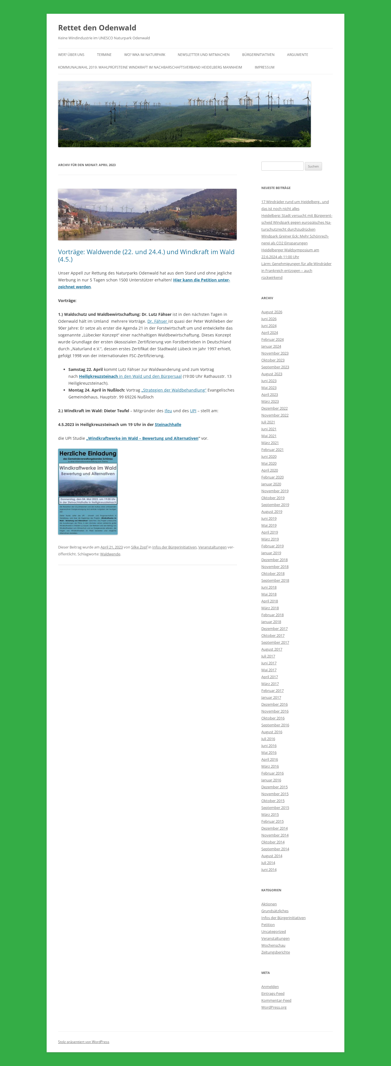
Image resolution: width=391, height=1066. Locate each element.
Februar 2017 (272, 690)
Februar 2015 (272, 821)
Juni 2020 (269, 456)
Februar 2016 (272, 773)
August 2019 (271, 511)
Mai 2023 (269, 387)
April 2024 (269, 332)
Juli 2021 (268, 422)
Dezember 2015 (274, 786)
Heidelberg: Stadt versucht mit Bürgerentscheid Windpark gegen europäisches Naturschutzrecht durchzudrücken (296, 222)
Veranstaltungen (212, 547)
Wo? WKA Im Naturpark (144, 54)
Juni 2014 (269, 869)
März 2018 (270, 607)
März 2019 (270, 539)
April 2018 (269, 601)
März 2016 (270, 766)
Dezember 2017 (274, 628)
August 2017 (271, 649)
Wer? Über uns (71, 54)
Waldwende (110, 554)
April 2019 (269, 532)
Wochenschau (273, 945)
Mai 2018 (269, 594)
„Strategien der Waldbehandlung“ (173, 390)
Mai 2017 (269, 669)
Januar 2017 (271, 697)
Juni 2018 (269, 587)
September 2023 (275, 366)
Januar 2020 (271, 484)
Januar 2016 (271, 780)
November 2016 (275, 711)
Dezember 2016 (274, 704)
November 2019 (275, 490)
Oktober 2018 (273, 573)
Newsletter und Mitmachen (204, 54)
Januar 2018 (271, 621)
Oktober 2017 (273, 635)
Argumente (297, 54)
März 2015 (270, 814)
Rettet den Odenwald (97, 27)
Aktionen (269, 904)
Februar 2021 (272, 449)
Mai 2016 (269, 752)
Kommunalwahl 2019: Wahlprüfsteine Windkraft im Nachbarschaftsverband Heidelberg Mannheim (150, 67)
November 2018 (275, 566)
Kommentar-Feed (276, 1000)
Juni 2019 (269, 518)
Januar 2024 (271, 346)
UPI (193, 410)
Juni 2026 (269, 318)
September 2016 (275, 724)
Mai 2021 (269, 435)
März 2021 (270, 442)
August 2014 (271, 855)
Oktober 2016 (273, 718)
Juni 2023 (269, 380)
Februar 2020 (272, 477)
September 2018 (275, 580)
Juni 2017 (269, 663)
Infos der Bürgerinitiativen (174, 547)
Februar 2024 (272, 339)
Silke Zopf (139, 547)
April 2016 (269, 759)
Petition (268, 924)
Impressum (265, 67)
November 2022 (275, 415)
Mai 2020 (269, 463)
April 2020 (269, 470)
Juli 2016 (268, 738)
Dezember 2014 (274, 828)
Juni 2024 (269, 325)
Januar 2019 (271, 552)
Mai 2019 (269, 525)
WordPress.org (274, 1007)
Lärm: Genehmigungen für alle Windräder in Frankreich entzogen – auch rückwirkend (296, 270)
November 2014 (275, 835)
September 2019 (275, 504)
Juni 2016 (269, 745)
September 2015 (275, 807)
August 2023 (271, 373)
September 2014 (275, 848)
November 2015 (275, 793)
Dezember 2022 (274, 408)
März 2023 (270, 401)
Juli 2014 (268, 862)
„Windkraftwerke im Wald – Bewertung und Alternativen (142, 438)
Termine (104, 54)
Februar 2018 (272, 614)
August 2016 (271, 731)
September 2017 (275, 642)
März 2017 (270, 683)
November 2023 (275, 353)
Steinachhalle (168, 424)
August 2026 (271, 311)
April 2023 (269, 394)
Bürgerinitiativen (258, 54)
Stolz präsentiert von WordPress (83, 1041)
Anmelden (270, 986)
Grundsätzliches (275, 910)
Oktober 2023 (273, 360)
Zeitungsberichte (275, 952)
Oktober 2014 (273, 842)
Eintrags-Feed (273, 993)
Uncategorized (273, 931)
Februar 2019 (272, 545)
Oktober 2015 (273, 800)
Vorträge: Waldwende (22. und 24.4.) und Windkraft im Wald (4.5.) (146, 255)
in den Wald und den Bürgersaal (130, 376)
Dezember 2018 (274, 559)
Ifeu (168, 410)
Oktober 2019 (273, 497)
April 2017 (269, 676)
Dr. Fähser (157, 321)
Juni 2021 (269, 428)
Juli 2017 (268, 656)
